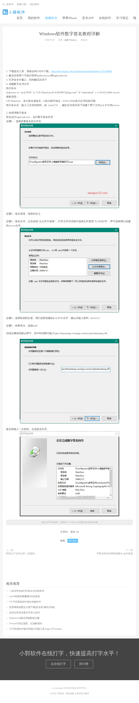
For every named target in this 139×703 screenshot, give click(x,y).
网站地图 (70, 693)
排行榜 (83, 664)
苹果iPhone (69, 18)
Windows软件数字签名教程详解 (69, 33)
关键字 (86, 693)
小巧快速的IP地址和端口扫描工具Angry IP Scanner (35, 629)
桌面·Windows (70, 40)
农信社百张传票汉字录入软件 (24, 612)
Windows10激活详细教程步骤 (24, 618)
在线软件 (105, 18)
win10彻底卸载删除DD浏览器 (24, 596)
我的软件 (34, 18)
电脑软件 (51, 18)
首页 (20, 18)
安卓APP (88, 18)
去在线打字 (58, 664)
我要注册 (21, 4)
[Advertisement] (69, 57)
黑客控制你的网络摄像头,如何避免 (115, 553)
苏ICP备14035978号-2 (77, 688)
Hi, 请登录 (8, 4)
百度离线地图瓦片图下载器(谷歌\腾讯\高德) (32, 607)
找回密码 (34, 4)
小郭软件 (14, 12)
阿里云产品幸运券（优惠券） (21, 553)
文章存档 (79, 693)
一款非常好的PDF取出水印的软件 (26, 591)
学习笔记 (122, 18)
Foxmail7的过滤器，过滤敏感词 (25, 623)
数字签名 (73, 541)
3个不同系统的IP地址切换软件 (25, 602)
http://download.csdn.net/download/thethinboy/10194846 (81, 71)
